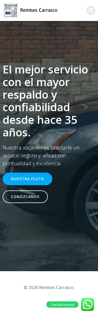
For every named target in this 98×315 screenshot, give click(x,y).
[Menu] (91, 10)
